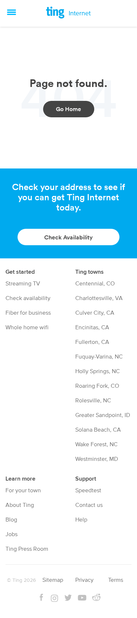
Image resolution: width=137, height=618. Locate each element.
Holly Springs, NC (97, 371)
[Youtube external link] (82, 598)
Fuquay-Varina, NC (99, 357)
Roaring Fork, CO (97, 386)
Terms (115, 580)
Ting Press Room (26, 549)
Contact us (89, 505)
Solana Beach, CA (98, 430)
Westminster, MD (96, 459)
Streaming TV (22, 284)
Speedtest (88, 490)
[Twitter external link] (67, 598)
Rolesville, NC (93, 400)
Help (81, 520)
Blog (11, 520)
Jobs (11, 534)
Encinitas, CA (92, 327)
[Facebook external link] (41, 598)
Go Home (68, 109)
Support (85, 478)
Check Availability (68, 237)
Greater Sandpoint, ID (102, 415)
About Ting (19, 505)
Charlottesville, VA (99, 298)
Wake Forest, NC (96, 444)
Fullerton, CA (92, 342)
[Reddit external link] (96, 598)
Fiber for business (28, 313)
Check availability (27, 298)
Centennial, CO (95, 284)
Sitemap (52, 580)
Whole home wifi (27, 327)
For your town (23, 490)
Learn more (20, 478)
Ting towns (89, 272)
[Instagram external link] (54, 599)
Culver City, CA (94, 313)
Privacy (84, 580)
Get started (20, 272)
